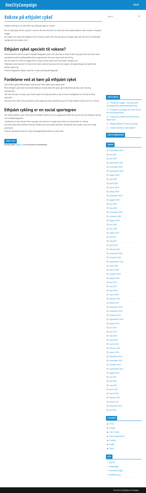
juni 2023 (113, 158)
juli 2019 (113, 204)
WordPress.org (114, 474)
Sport (112, 448)
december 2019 (116, 195)
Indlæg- (114, 466)
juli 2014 (113, 327)
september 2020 (116, 171)
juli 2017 (113, 237)
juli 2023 (113, 154)
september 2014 (116, 319)
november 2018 (116, 212)
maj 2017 (113, 241)
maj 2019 (113, 208)
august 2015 (114, 278)
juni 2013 (113, 381)
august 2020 (114, 175)
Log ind (112, 462)
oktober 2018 (115, 216)
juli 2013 (113, 377)
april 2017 (114, 245)
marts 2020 (114, 187)
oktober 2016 (115, 257)
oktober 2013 (115, 364)
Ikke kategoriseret (117, 436)
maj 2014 (113, 335)
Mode (112, 444)
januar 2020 (114, 191)
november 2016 (116, 253)
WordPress (126, 490)
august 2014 (114, 323)
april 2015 (114, 290)
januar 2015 (114, 303)
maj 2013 (113, 385)
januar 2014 (114, 352)
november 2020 (116, 167)
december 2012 (116, 406)
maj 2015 (113, 286)
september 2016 (116, 261)
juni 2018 (113, 228)
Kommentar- (116, 470)
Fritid (112, 424)
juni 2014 (113, 331)
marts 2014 (114, 344)
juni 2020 (113, 179)
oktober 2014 (115, 315)
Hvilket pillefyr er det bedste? (122, 128)
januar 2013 (114, 402)
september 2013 (116, 369)
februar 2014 (115, 348)
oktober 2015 (115, 274)
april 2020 (114, 183)
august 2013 (114, 373)
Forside (136, 5)
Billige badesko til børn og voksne (124, 123)
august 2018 (114, 220)
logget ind (19, 144)
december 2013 (116, 356)
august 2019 (114, 200)
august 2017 (114, 233)
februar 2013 (115, 397)
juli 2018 (113, 224)
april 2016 (114, 266)
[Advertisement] (124, 57)
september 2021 (116, 162)
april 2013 (114, 389)
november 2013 (116, 360)
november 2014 (116, 311)
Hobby (112, 428)
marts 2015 (114, 294)
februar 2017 (115, 249)
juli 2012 (113, 410)
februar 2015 (115, 298)
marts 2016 (114, 270)
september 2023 (116, 150)
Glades (136, 490)
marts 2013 (114, 393)
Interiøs (113, 440)
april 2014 (114, 340)
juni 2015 (113, 282)
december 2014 (116, 307)
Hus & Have (114, 432)
